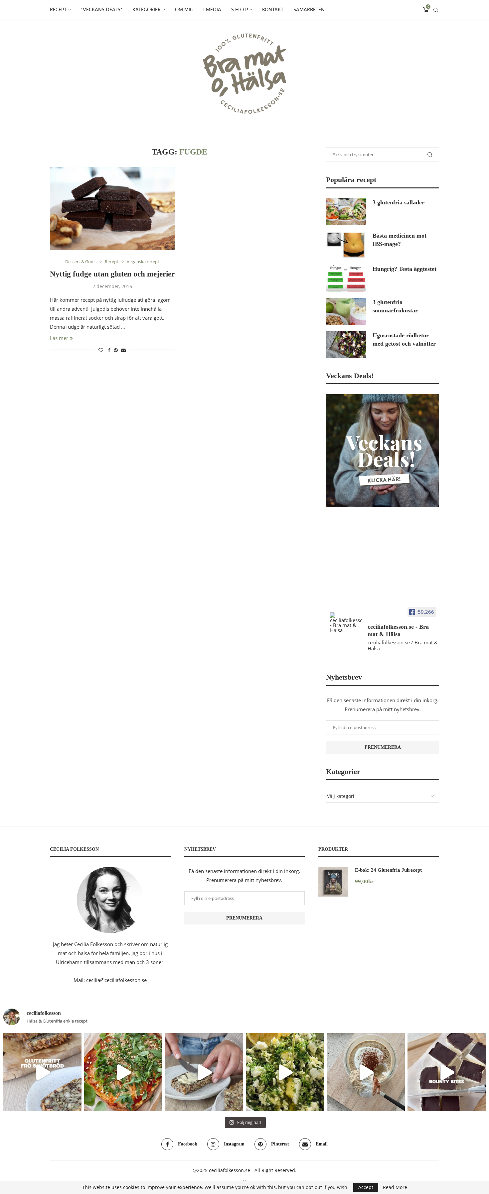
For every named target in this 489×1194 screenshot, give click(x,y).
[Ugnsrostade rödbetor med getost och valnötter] (346, 344)
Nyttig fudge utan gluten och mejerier (112, 274)
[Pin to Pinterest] (116, 350)
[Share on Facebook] (109, 350)
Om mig (184, 10)
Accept (365, 1187)
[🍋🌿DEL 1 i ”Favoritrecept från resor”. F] (285, 1072)
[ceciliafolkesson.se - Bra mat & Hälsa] (346, 622)
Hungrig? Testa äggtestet (404, 269)
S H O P (239, 10)
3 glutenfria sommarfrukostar (395, 306)
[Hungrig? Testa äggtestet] (346, 278)
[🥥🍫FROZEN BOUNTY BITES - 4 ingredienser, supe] (447, 1072)
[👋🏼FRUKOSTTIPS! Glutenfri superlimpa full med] (204, 1072)
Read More (395, 1187)
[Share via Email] (123, 350)
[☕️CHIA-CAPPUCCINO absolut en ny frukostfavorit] (366, 1072)
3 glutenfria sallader (398, 202)
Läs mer (59, 338)
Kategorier (146, 10)
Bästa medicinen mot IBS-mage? (399, 239)
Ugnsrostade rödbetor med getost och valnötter (404, 339)
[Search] (435, 10)
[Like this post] (100, 350)
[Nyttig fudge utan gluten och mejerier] (112, 208)
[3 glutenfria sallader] (346, 211)
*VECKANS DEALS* (101, 10)
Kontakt (272, 10)
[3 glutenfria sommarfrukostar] (346, 311)
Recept (58, 10)
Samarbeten (309, 10)
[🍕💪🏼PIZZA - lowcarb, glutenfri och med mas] (123, 1072)
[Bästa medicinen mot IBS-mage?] (346, 245)
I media (212, 10)
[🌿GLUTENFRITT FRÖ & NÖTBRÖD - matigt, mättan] (42, 1072)
